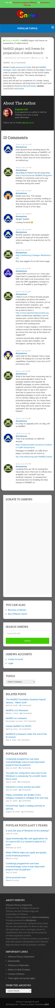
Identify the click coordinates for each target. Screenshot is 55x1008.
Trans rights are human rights (21, 978)
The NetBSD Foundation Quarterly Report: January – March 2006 (26, 701)
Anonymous (21, 147)
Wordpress (31, 920)
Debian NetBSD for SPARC (18, 726)
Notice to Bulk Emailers (19, 969)
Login (10, 663)
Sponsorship (14, 961)
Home (8, 41)
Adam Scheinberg (40, 917)
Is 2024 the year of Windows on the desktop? (27, 830)
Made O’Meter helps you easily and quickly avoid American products (26, 854)
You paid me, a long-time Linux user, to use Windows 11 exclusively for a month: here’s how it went (26, 776)
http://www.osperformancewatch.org (32, 313)
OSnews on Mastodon (18, 965)
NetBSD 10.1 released (16, 718)
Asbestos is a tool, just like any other (23, 787)
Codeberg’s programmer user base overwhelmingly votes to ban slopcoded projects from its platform (25, 762)
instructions (19, 89)
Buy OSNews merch (17, 614)
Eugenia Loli (21, 109)
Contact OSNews (16, 974)
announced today (23, 67)
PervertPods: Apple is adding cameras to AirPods (25, 807)
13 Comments (20, 63)
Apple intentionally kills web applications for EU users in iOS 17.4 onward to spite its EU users (27, 841)
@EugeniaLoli (28, 123)
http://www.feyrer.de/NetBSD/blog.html (34, 175)
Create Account (15, 659)
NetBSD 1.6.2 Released (17, 710)
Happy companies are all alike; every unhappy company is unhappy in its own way (27, 796)
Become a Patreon (17, 610)
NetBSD (16, 41)
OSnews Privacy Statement (19, 905)
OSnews (19, 1002)
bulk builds (31, 86)
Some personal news (16, 877)
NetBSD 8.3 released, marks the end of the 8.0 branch (26, 735)
